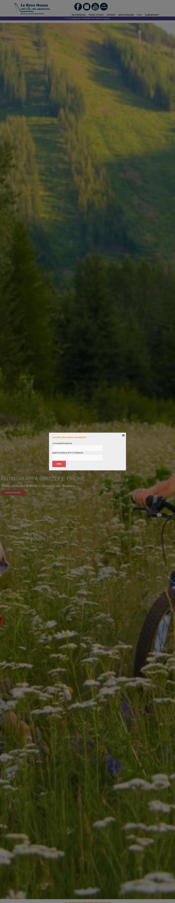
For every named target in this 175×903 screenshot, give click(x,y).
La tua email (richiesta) (62, 443)
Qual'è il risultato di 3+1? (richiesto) (67, 453)
